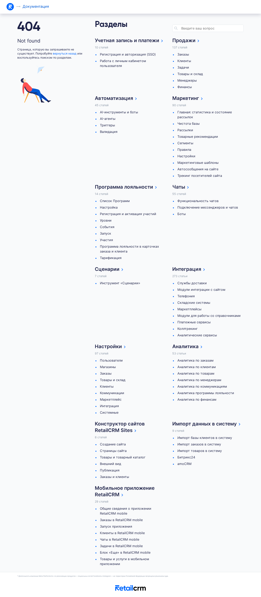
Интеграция (109, 406)
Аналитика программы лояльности (205, 393)
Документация (36, 6)
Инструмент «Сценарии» (120, 283)
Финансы (184, 87)
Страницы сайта (113, 451)
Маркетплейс (111, 399)
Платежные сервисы (194, 322)
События (107, 227)
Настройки (186, 156)
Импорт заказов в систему (199, 444)
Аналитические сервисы (197, 335)
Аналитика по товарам (195, 373)
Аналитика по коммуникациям (202, 386)
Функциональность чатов (198, 201)
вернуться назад (64, 53)
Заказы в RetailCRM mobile (121, 520)
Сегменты (185, 143)
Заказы (183, 54)
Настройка (109, 207)
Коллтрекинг (187, 329)
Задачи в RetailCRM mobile (121, 546)
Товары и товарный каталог (122, 457)
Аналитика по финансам (196, 399)
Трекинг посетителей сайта (199, 176)
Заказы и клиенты (114, 477)
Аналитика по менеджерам (199, 380)
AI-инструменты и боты (119, 112)
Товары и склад (190, 74)
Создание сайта (113, 444)
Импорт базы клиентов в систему (204, 438)
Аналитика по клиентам (196, 367)
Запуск (105, 233)
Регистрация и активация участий (128, 214)
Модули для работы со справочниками (209, 316)
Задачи (183, 67)
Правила (184, 150)
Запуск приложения (116, 526)
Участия (106, 240)
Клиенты (184, 61)
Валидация (108, 132)
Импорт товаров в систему (199, 451)
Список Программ (115, 201)
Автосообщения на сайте (197, 169)
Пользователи (111, 360)
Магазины (108, 367)
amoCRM (184, 464)
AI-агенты (107, 119)
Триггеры (107, 125)
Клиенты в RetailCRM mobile (122, 533)
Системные (109, 412)
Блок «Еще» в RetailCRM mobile (125, 552)
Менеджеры (187, 80)
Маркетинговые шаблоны (198, 163)
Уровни (106, 220)
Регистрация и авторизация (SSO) (128, 54)
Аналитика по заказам (195, 360)
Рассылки (185, 130)
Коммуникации (112, 393)
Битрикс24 (186, 457)
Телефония (186, 296)
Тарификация (111, 258)
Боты (181, 214)
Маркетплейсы (189, 309)
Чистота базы (188, 123)
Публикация (109, 470)
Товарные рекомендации (197, 136)
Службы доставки (192, 283)
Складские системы (193, 303)
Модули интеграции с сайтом (201, 290)
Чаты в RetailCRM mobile (119, 539)
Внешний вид (110, 464)
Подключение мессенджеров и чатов (207, 207)
